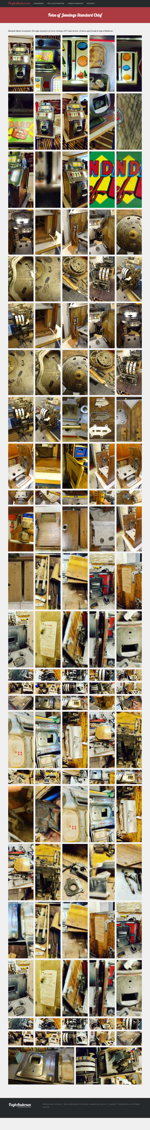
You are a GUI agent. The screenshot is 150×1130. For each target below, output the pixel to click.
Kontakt (91, 3)
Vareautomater (75, 3)
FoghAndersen (19, 3)
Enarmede (39, 3)
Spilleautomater (55, 3)
